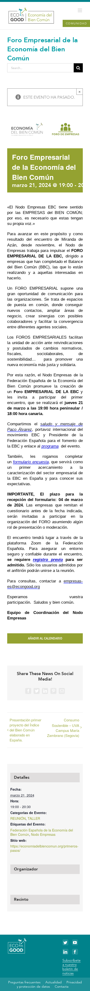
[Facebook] (75, 952)
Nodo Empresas (43, 834)
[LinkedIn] (65, 952)
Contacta (61, 986)
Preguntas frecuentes (24, 982)
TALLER (34, 818)
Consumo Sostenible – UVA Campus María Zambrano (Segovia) (63, 727)
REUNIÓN (18, 818)
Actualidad (53, 982)
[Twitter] (65, 942)
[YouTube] (75, 942)
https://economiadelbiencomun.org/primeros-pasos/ (44, 848)
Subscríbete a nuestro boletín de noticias (71, 966)
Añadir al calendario (45, 638)
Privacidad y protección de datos (49, 984)
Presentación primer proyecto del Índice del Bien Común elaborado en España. (25, 729)
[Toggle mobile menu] (80, 10)
